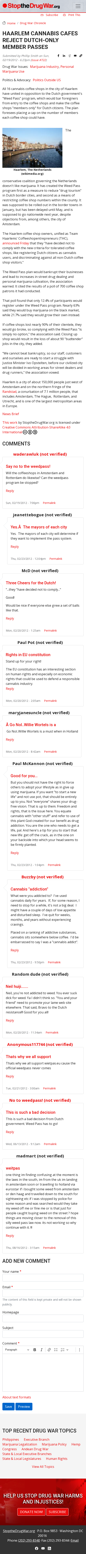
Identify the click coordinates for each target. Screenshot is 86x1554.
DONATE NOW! (31, 1512)
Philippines (10, 1439)
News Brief (10, 414)
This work (9, 422)
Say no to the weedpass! (28, 466)
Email (6, 1287)
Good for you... (24, 775)
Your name (10, 1271)
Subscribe (51, 15)
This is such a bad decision (30, 1112)
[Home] (31, 6)
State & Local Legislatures (21, 1458)
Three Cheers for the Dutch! (31, 583)
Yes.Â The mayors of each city (39, 527)
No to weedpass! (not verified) (40, 1100)
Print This (73, 15)
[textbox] (43, 1373)
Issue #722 (38, 60)
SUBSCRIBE (57, 1512)
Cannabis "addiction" (29, 889)
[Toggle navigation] (78, 6)
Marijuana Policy (54, 1444)
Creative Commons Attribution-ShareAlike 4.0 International (36, 429)
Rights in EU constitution (28, 654)
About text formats (16, 1397)
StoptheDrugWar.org (19, 1531)
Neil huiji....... (17, 986)
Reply (10, 491)
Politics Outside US (47, 80)
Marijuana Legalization (19, 1444)
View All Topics (43, 1466)
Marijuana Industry (44, 66)
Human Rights (56, 1458)
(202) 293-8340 (29, 1540)
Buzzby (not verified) (42, 877)
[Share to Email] (75, 56)
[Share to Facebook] (58, 56)
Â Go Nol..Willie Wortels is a (31, 724)
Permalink (49, 503)
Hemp (75, 1444)
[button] (81, 56)
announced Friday (15, 243)
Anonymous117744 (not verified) (40, 1044)
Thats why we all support (28, 1056)
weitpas (13, 1168)
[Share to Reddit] (70, 56)
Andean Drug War (35, 1449)
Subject (7, 1328)
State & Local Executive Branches (27, 1454)
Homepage (10, 1312)
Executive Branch (36, 1439)
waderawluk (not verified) (40, 454)
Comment (9, 1343)
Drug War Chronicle (33, 23)
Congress (9, 1449)
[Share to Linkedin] (64, 56)
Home (11, 23)
